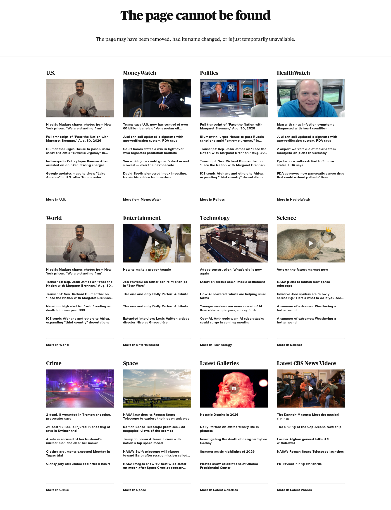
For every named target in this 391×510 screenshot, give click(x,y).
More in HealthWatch (293, 199)
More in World (57, 345)
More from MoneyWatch (142, 199)
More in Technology (216, 345)
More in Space (134, 490)
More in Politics (212, 199)
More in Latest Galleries (219, 490)
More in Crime (57, 490)
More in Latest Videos (294, 490)
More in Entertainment (141, 345)
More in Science (290, 345)
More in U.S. (56, 199)
